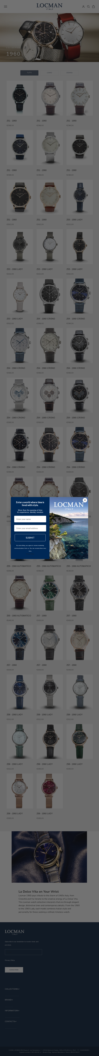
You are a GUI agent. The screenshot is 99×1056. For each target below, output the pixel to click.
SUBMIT (30, 537)
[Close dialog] (85, 500)
